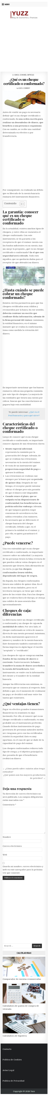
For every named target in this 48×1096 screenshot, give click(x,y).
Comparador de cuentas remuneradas (22, 979)
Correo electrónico (12, 846)
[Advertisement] (24, 45)
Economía (23, 75)
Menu (7, 4)
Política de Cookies (12, 1059)
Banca (17, 75)
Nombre (7, 837)
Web (5, 855)
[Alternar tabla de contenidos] (21, 204)
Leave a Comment (24, 88)
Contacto (7, 1049)
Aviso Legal (8, 1070)
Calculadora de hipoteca (15, 1036)
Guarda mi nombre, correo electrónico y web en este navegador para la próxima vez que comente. (23, 869)
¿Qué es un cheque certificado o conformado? (24, 81)
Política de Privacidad (13, 1081)
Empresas (30, 75)
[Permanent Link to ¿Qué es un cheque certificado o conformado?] (24, 100)
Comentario (9, 804)
